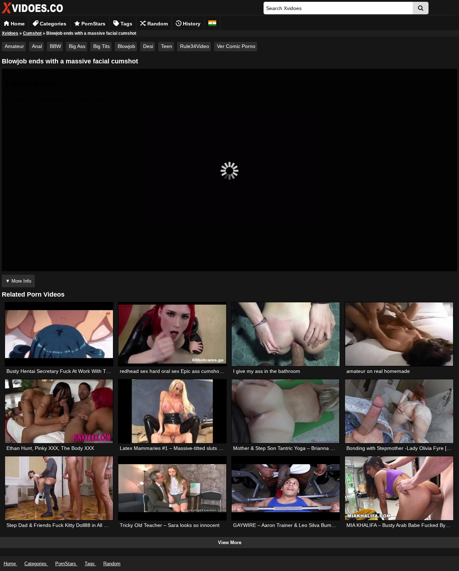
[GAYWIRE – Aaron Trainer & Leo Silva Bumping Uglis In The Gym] (285, 488)
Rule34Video (194, 46)
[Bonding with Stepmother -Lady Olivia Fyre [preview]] (399, 411)
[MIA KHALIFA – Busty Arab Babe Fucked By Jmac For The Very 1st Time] (399, 488)
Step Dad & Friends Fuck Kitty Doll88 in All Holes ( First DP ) (74, 525)
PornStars (92, 24)
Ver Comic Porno (236, 46)
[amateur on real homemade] (399, 334)
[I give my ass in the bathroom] (285, 334)
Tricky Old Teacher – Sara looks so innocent (169, 525)
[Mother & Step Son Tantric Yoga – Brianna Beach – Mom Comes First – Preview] (285, 411)
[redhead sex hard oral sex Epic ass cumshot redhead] (172, 334)
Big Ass (77, 46)
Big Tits (101, 46)
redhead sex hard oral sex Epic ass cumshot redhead (180, 371)
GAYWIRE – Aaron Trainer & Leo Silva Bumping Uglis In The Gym (307, 525)
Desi (148, 46)
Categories (52, 24)
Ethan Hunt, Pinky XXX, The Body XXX (50, 448)
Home (17, 24)
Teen (166, 46)
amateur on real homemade (378, 371)
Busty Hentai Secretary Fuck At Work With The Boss (65, 371)
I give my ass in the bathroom (266, 371)
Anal (37, 46)
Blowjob (126, 46)
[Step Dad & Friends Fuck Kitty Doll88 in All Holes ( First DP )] (59, 488)
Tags (125, 24)
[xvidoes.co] (32, 13)
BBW (55, 46)
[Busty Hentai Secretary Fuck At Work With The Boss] (59, 334)
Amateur (14, 46)
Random (157, 24)
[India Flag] (212, 23)
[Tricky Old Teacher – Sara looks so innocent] (172, 488)
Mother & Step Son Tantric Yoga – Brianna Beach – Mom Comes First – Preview (324, 448)
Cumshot (32, 33)
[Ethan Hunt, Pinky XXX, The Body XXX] (59, 411)
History (190, 24)
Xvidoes (10, 33)
